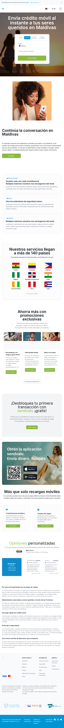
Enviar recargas (32, 58)
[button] (11, 156)
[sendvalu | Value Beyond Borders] (3, 9)
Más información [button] (11, 372)
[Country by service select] (47, 8)
